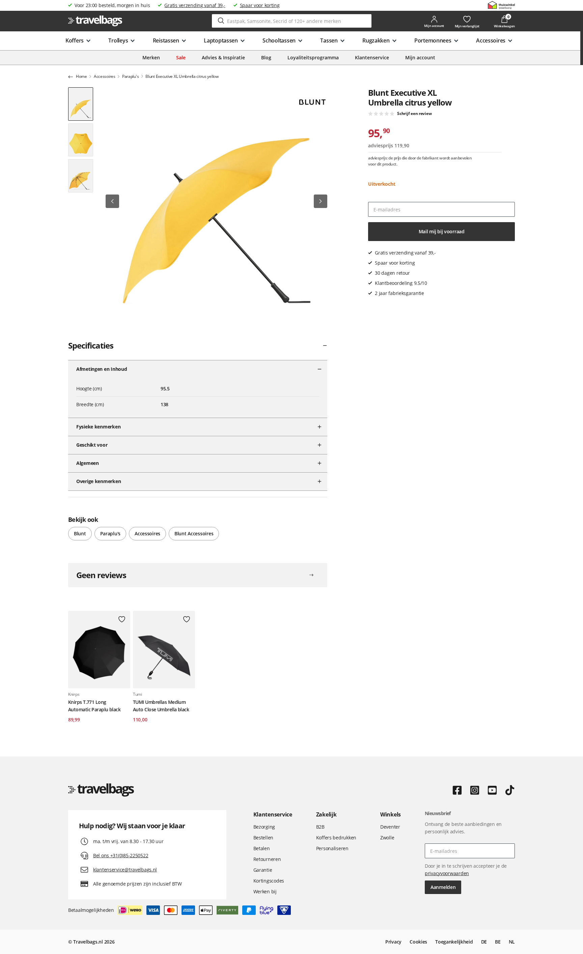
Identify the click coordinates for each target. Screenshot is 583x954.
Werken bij (265, 891)
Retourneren (267, 859)
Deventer (390, 827)
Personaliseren (332, 848)
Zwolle (387, 837)
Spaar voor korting (260, 5)
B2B (320, 827)
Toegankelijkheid (454, 941)
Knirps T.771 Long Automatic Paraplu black (94, 706)
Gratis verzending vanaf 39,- (194, 5)
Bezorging (264, 827)
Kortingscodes (268, 880)
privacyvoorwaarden (447, 873)
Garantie (262, 870)
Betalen (261, 848)
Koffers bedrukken (336, 837)
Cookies (418, 941)
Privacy (393, 941)
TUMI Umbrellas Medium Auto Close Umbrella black (161, 706)
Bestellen (263, 837)
